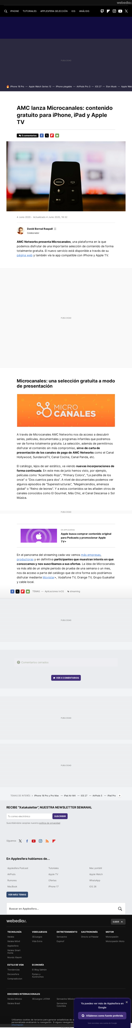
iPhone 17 (53, 886)
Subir (116, 921)
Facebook (42, 135)
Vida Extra (37, 941)
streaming (75, 591)
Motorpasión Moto (115, 941)
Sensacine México (66, 999)
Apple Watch (96, 874)
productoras (25, 559)
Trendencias (13, 969)
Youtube (120, 11)
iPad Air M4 (70, 795)
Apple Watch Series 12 (40, 86)
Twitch (102, 11)
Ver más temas (17, 894)
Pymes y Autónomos (38, 975)
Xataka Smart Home (13, 951)
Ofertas (52, 880)
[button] (41, 229)
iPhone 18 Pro (17, 86)
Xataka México (14, 999)
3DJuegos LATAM (41, 999)
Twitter (126, 11)
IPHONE (14, 11)
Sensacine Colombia (62, 1004)
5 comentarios (29, 135)
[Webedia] (124, 3)
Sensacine (62, 936)
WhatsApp (94, 880)
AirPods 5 (98, 795)
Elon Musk (111, 86)
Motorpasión (112, 936)
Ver (67, 678)
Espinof (60, 941)
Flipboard (108, 11)
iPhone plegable (64, 86)
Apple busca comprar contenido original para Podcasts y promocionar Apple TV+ (86, 537)
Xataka (10, 936)
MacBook (12, 886)
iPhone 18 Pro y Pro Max (46, 795)
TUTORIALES (30, 11)
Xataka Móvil (13, 941)
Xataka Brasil (13, 1003)
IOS (73, 11)
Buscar (120, 909)
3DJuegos (37, 936)
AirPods (11, 874)
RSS (47, 840)
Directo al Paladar (90, 936)
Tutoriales (53, 868)
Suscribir (60, 816)
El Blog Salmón (39, 969)
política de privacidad (49, 823)
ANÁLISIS (84, 11)
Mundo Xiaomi (14, 957)
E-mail (57, 135)
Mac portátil (95, 868)
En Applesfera (68, 530)
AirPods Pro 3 (83, 86)
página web (25, 255)
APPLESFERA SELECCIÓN (54, 11)
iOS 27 (98, 86)
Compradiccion (14, 978)
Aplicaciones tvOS (54, 591)
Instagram (114, 11)
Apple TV (53, 874)
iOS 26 (92, 886)
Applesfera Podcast (17, 868)
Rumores (12, 880)
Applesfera (12, 945)
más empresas (91, 555)
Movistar (48, 577)
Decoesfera (13, 974)
